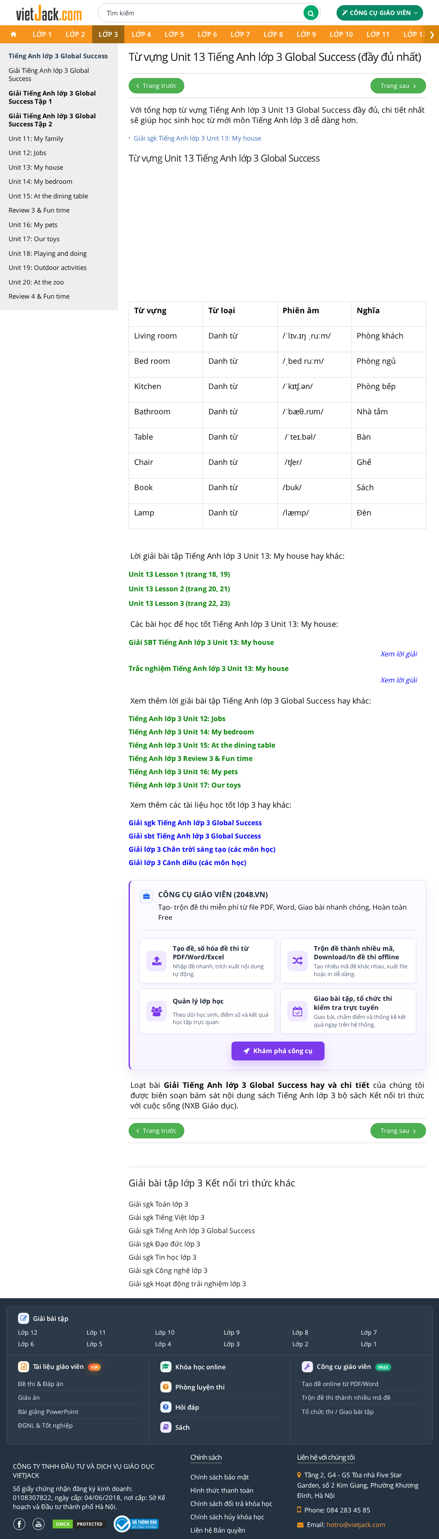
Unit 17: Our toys (34, 238)
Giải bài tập (50, 1318)
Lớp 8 (273, 34)
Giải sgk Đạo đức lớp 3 (164, 1244)
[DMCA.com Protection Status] (79, 1524)
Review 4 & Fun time (39, 296)
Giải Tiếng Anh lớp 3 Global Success (49, 74)
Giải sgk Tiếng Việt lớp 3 (166, 1217)
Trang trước (159, 85)
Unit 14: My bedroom (40, 181)
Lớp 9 (306, 34)
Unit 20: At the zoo (36, 282)
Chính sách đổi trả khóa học (231, 1503)
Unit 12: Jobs (27, 152)
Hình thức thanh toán (221, 1490)
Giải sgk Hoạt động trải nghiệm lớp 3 (187, 1283)
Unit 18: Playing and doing (48, 253)
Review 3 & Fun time (39, 210)
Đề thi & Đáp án (40, 1384)
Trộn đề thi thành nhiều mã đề (346, 1397)
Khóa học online (200, 1367)
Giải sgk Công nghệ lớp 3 (168, 1270)
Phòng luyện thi (200, 1387)
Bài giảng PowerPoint (48, 1411)
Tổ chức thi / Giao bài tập (338, 1411)
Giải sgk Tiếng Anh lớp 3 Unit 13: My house (197, 138)
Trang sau (396, 85)
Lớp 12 (415, 34)
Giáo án (29, 1397)
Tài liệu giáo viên (65, 1366)
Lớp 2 (75, 34)
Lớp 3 (108, 34)
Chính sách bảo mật (219, 1477)
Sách (182, 1427)
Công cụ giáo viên (380, 13)
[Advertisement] (277, 235)
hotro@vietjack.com (356, 1524)
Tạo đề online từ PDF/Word (340, 1384)
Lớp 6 (207, 34)
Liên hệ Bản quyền (217, 1530)
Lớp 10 (341, 34)
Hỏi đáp (187, 1407)
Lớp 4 (141, 34)
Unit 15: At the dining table (48, 196)
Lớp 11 (378, 34)
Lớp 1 (42, 34)
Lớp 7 (240, 34)
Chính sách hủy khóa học (227, 1516)
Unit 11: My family (36, 138)
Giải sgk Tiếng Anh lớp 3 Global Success (192, 1230)
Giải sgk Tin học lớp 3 (162, 1257)
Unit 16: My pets (33, 224)
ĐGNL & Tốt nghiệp (45, 1425)
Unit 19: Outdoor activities (48, 267)
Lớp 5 (174, 34)
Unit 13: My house (36, 167)
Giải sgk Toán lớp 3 (158, 1204)
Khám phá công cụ (283, 1050)
